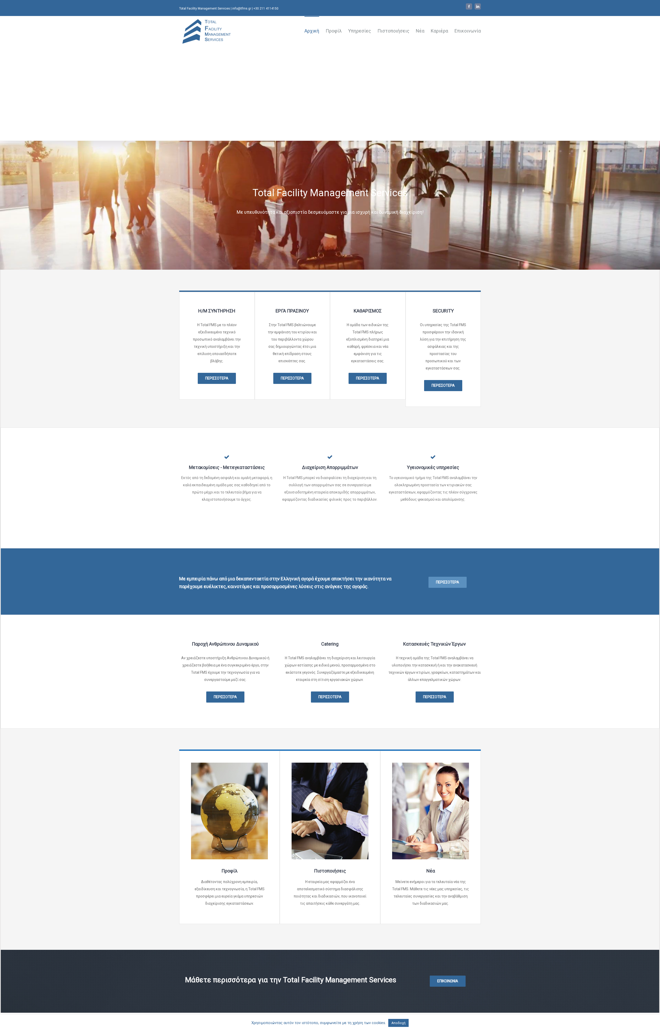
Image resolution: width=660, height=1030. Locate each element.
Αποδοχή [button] (398, 1023)
